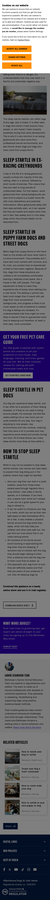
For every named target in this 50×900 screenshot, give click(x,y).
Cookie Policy (23, 40)
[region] (25, 36)
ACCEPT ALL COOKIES (17, 49)
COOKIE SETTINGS (16, 57)
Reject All (16, 65)
